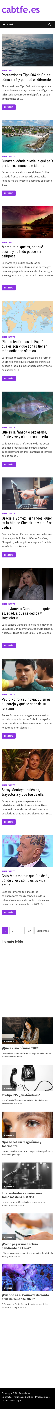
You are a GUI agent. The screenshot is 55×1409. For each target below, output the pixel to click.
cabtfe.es (25, 1393)
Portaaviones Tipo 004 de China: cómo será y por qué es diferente (26, 77)
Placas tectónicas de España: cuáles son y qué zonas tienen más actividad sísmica (24, 346)
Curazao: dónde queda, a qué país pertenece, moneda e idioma (27, 163)
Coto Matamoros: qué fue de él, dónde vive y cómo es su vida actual (25, 880)
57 (29, 930)
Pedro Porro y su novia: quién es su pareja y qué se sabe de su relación (26, 704)
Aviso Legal (16, 1400)
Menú (10, 24)
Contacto (7, 1396)
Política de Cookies (23, 1396)
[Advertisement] (27, 981)
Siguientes (43, 930)
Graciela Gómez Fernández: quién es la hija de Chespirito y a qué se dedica (27, 523)
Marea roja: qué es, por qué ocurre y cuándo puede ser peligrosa (22, 251)
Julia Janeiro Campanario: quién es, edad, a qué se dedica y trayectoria (27, 613)
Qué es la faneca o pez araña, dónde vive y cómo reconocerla (25, 434)
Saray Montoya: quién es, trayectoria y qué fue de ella (23, 792)
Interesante (8, 70)
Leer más (10, 107)
